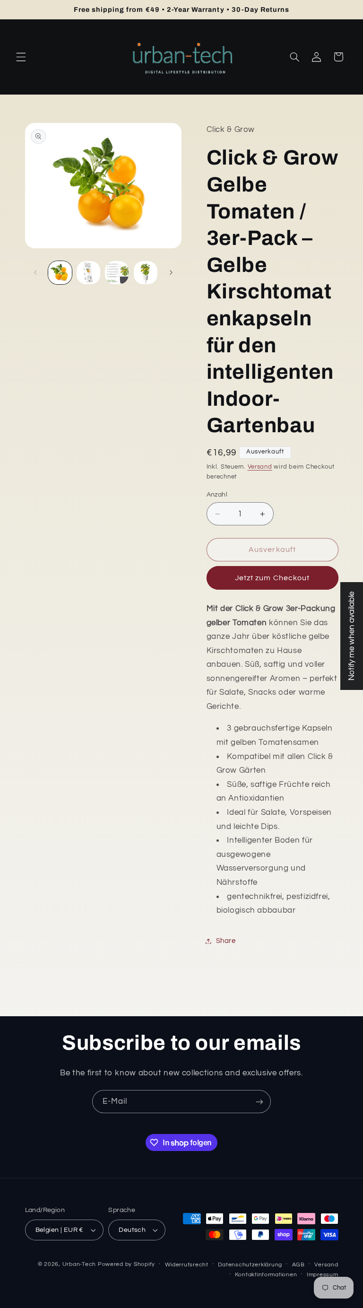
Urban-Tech (79, 1264)
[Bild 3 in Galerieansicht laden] (117, 273)
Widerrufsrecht (186, 1264)
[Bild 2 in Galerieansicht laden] (88, 273)
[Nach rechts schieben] (171, 272)
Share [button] (226, 940)
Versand (260, 467)
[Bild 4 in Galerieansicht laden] (145, 273)
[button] (21, 57)
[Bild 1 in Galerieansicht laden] (60, 273)
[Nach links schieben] (35, 272)
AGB (298, 1264)
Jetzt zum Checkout (272, 578)
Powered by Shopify (126, 1264)
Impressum (322, 1274)
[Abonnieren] (259, 1101)
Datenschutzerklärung (250, 1264)
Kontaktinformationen (266, 1274)
